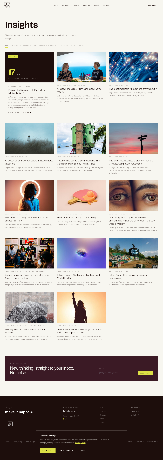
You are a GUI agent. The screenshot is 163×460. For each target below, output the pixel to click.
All (6, 46)
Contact (106, 5)
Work (55, 5)
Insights (76, 5)
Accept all (47, 450)
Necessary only (68, 450)
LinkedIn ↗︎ (135, 415)
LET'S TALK (153, 5)
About (96, 5)
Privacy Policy (80, 443)
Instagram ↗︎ (135, 407)
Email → (66, 419)
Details (82, 450)
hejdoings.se (69, 411)
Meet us (86, 5)
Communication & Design (71, 46)
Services (65, 5)
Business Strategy (21, 46)
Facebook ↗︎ (135, 411)
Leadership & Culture (45, 46)
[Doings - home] (7, 5)
